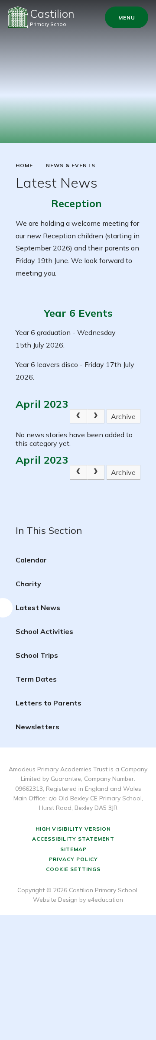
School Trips (37, 655)
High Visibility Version (73, 829)
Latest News (38, 607)
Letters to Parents (48, 703)
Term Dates (36, 679)
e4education (105, 900)
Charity (28, 583)
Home (24, 165)
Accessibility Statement (73, 838)
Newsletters (37, 726)
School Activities (44, 631)
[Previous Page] (78, 416)
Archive (123, 416)
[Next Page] (95, 416)
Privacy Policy (73, 859)
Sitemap (73, 849)
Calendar (31, 560)
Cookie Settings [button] (73, 869)
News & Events (70, 165)
